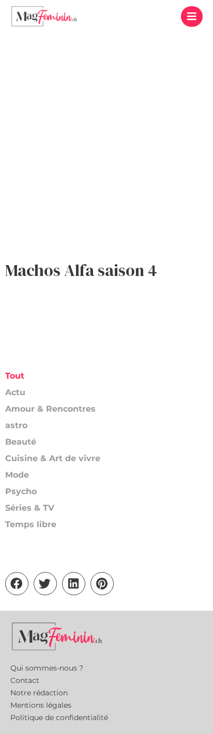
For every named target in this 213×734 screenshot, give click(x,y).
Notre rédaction (39, 692)
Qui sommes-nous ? (46, 668)
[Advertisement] (106, 144)
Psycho (21, 491)
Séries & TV (29, 508)
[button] (192, 16)
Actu (15, 392)
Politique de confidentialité (59, 717)
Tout (14, 376)
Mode (17, 475)
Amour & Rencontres (50, 409)
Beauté (20, 442)
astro (16, 425)
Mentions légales (40, 705)
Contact (24, 680)
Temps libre (30, 524)
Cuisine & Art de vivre (52, 458)
